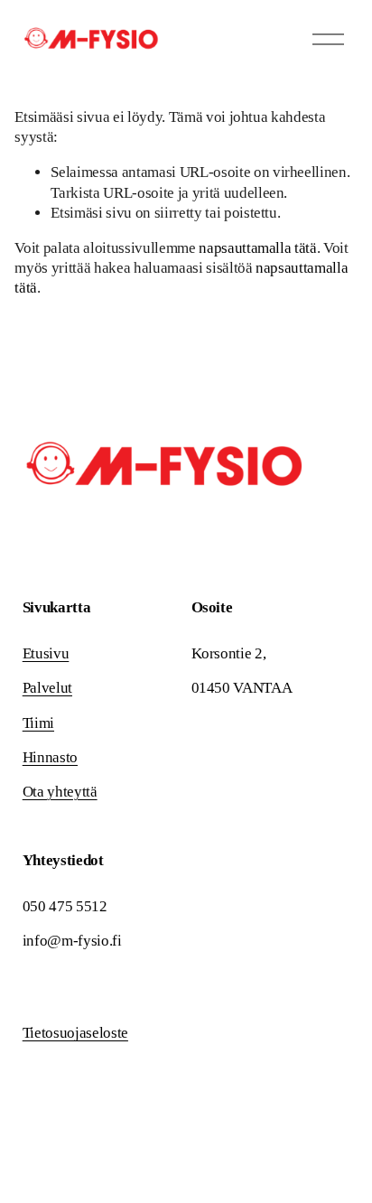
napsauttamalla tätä (258, 247)
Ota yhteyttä (60, 791)
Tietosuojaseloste (75, 1032)
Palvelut (47, 687)
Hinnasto (50, 757)
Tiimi (38, 723)
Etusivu (46, 653)
